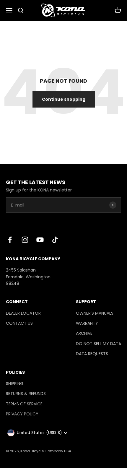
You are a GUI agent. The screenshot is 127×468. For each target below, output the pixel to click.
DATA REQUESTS (92, 354)
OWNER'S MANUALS (94, 313)
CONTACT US (19, 323)
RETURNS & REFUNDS (26, 393)
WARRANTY (87, 323)
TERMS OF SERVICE (24, 404)
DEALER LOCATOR (23, 313)
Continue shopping (63, 99)
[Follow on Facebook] (10, 240)
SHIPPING (14, 383)
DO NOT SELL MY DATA (98, 344)
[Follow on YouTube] (40, 240)
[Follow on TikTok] (55, 240)
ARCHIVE (84, 333)
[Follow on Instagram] (25, 240)
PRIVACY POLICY (22, 414)
